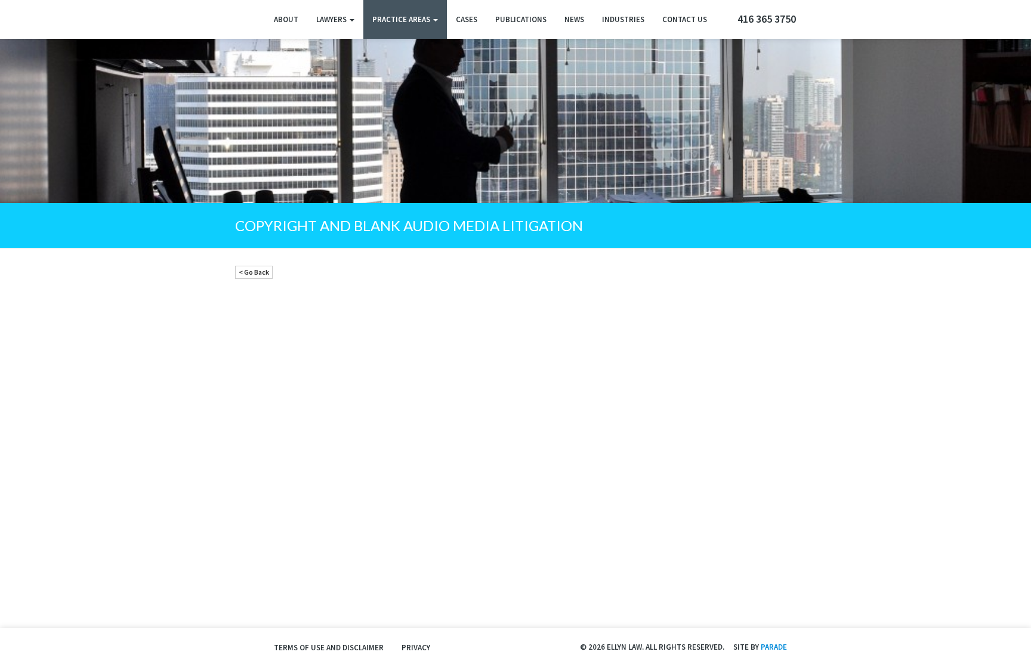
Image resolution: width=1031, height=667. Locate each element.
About (286, 19)
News (574, 19)
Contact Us (684, 19)
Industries (623, 19)
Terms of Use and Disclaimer (329, 648)
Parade (774, 647)
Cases (466, 19)
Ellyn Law (245, 19)
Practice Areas (402, 19)
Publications (521, 19)
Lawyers (332, 19)
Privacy (416, 648)
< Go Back (254, 272)
